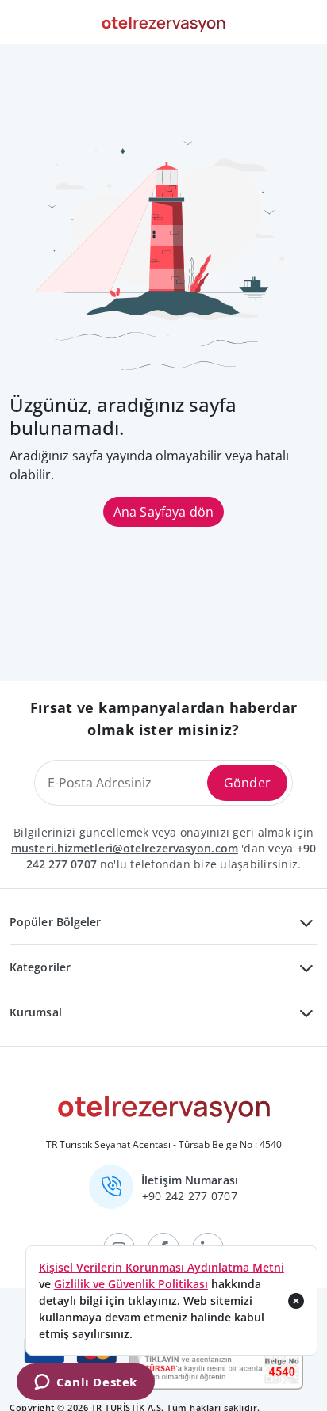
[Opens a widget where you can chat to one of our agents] (85, 1383)
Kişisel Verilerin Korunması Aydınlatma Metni (161, 1267)
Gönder (247, 782)
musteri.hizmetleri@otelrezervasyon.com (124, 848)
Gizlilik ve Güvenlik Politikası (131, 1283)
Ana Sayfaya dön (163, 512)
